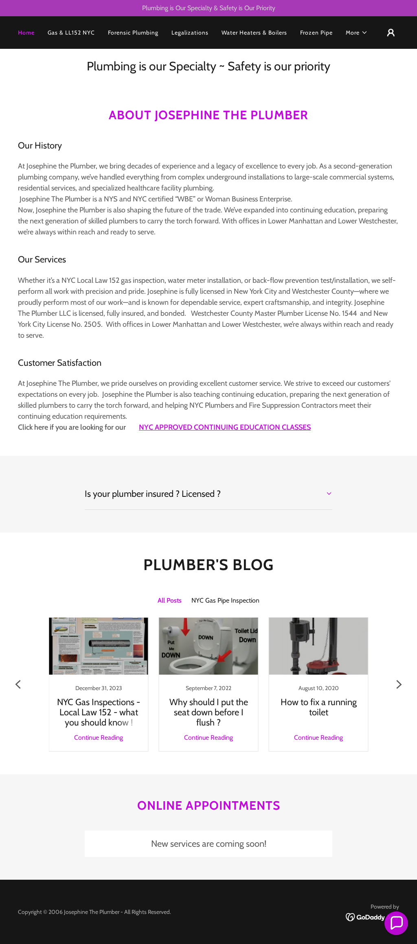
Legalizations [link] (189, 32)
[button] (357, 32)
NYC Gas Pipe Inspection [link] (225, 600)
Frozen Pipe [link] (316, 32)
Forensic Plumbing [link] (133, 32)
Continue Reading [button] (98, 737)
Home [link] (26, 32)
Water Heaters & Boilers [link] (254, 32)
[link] (99, 684)
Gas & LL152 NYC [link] (71, 32)
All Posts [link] (170, 600)
